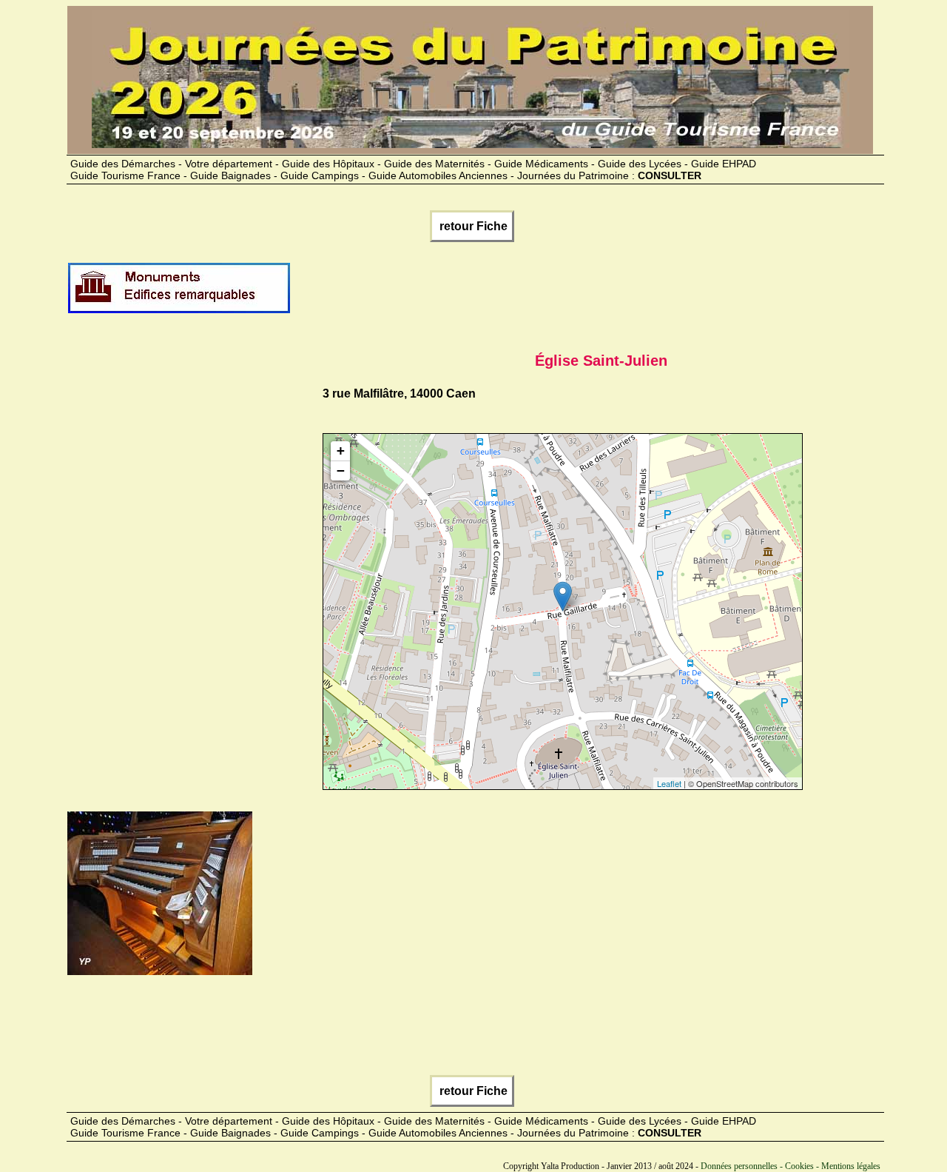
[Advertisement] (560, 294)
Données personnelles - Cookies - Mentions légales (790, 1166)
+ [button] (341, 450)
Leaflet (669, 783)
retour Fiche (472, 226)
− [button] (341, 470)
